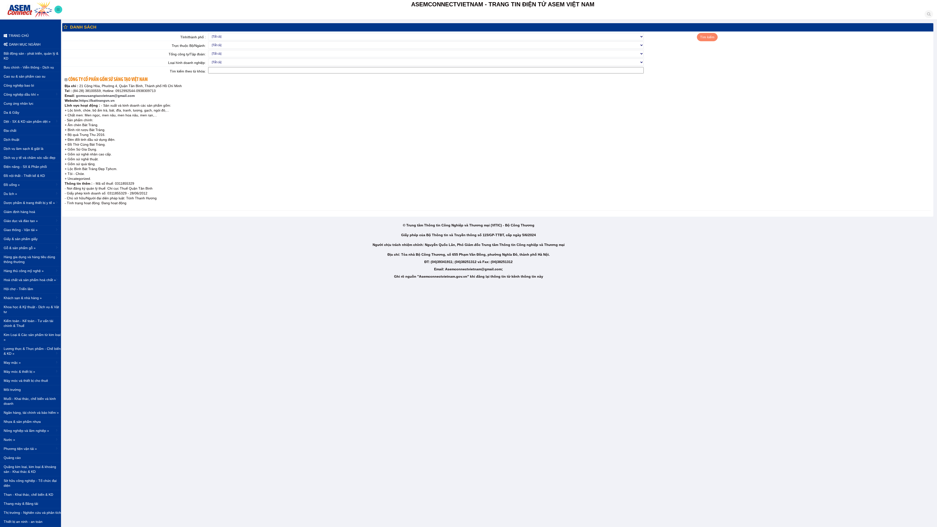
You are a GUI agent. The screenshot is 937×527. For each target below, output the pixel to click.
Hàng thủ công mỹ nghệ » (24, 271)
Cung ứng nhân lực (18, 103)
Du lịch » (10, 194)
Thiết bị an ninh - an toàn (23, 522)
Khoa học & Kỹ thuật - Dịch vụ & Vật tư (31, 309)
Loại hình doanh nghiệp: (187, 63)
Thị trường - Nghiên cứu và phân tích (32, 513)
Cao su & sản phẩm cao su (24, 76)
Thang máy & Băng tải (21, 504)
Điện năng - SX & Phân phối (25, 167)
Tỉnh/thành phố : (193, 37)
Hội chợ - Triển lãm (18, 289)
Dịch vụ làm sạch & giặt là (23, 149)
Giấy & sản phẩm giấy (21, 239)
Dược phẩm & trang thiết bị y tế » (29, 203)
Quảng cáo (12, 458)
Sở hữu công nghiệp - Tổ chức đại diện (30, 483)
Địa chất (10, 130)
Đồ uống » (12, 185)
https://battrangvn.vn (97, 100)
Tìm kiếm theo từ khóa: (188, 71)
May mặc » (12, 363)
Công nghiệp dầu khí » (21, 94)
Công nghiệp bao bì (19, 85)
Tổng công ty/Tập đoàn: (187, 54)
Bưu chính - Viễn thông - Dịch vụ (29, 67)
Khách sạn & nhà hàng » (23, 298)
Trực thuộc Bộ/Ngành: (189, 46)
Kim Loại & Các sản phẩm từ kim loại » (32, 337)
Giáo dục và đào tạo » (21, 221)
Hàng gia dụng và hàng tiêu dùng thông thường (29, 259)
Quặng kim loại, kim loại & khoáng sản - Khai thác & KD (30, 469)
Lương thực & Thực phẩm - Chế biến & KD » (32, 351)
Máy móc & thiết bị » (19, 372)
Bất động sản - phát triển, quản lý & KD (31, 55)
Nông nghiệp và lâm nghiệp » (26, 431)
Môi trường (12, 390)
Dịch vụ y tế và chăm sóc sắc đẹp (29, 158)
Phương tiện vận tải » (20, 449)
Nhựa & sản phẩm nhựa (22, 422)
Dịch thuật (11, 140)
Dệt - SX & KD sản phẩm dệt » (27, 121)
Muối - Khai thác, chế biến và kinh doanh (30, 401)
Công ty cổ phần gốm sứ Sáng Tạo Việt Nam (108, 79)
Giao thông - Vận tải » (21, 230)
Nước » (9, 440)
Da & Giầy (11, 112)
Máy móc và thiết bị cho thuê (26, 381)
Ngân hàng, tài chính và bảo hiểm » (31, 413)
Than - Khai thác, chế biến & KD (28, 495)
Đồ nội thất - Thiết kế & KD (24, 176)
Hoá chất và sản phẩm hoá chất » (30, 280)
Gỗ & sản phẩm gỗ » (20, 248)
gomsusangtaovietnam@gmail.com (105, 96)
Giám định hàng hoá (19, 212)
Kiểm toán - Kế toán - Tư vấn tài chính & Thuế (28, 323)
